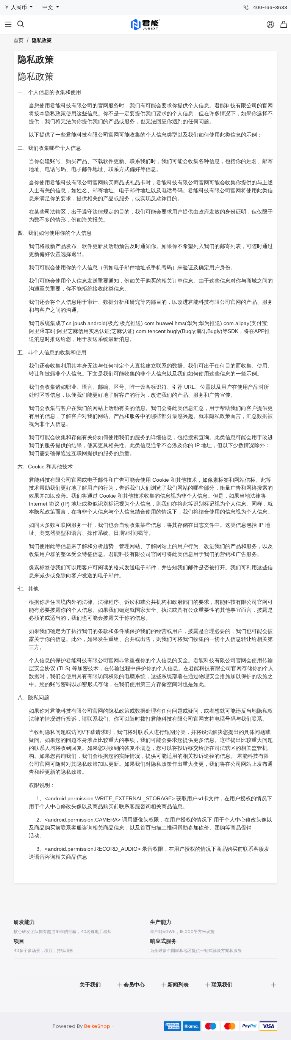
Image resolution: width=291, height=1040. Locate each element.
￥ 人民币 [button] (16, 7)
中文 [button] (48, 7)
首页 (18, 40)
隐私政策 (42, 41)
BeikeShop (97, 1026)
